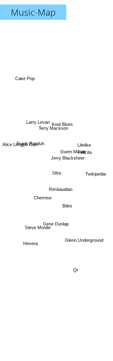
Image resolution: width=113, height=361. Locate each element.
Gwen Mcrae (73, 152)
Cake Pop (24, 78)
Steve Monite (37, 227)
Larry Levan (38, 122)
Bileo (67, 206)
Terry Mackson (54, 127)
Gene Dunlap (56, 223)
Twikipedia (96, 173)
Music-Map (33, 12)
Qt (75, 270)
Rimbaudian (60, 189)
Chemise (43, 198)
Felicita (85, 154)
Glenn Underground (84, 240)
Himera (31, 245)
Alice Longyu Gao (19, 141)
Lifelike (84, 143)
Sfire (56, 173)
